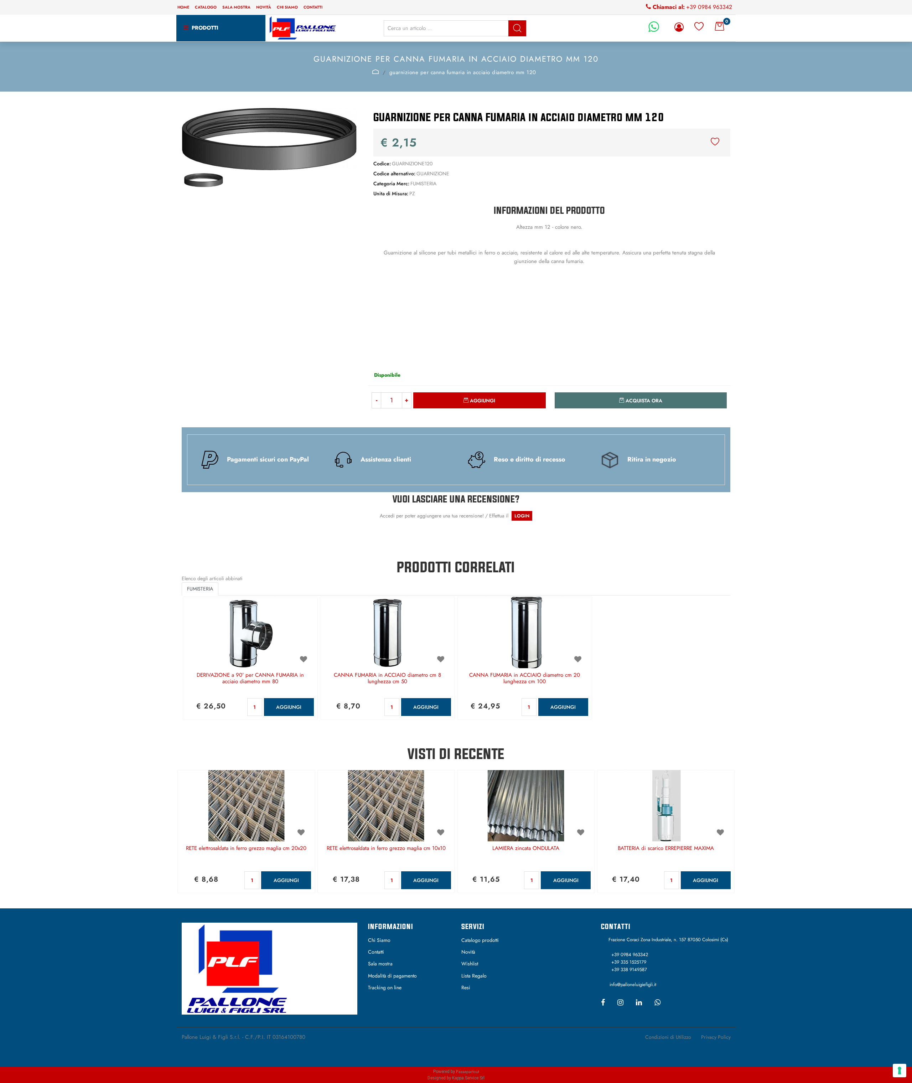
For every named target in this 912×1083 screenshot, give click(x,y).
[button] (517, 28)
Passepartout (467, 1071)
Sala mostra (236, 7)
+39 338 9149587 (629, 969)
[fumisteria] (375, 72)
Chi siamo (287, 7)
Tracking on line (384, 987)
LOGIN (521, 515)
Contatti (313, 7)
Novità (263, 7)
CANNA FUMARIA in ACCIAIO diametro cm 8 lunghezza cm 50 (387, 678)
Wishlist (469, 963)
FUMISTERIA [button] (200, 588)
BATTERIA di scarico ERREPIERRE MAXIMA (666, 848)
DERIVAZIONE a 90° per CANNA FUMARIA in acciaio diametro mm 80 (250, 678)
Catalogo (206, 7)
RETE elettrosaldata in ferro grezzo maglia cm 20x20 (246, 848)
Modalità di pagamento (392, 975)
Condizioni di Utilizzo (668, 1037)
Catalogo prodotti (480, 940)
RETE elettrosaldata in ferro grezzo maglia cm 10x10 (386, 848)
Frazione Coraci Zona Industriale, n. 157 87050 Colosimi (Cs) (668, 939)
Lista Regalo (474, 975)
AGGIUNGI (288, 707)
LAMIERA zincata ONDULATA (525, 848)
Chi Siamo (379, 940)
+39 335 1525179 (628, 962)
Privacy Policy (716, 1037)
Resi (465, 987)
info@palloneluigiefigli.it (633, 984)
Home (183, 7)
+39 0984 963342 (709, 7)
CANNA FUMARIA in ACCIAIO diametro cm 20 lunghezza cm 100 (524, 678)
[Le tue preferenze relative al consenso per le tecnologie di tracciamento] (899, 1070)
